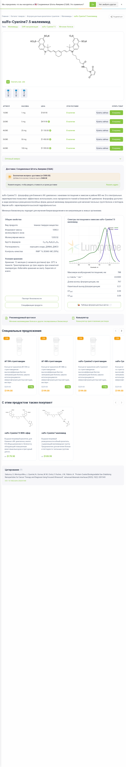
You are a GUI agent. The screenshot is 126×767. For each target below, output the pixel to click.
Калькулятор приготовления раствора (92, 321)
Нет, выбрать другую (107, 4)
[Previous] (115, 330)
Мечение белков (66, 27)
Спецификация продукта (31, 305)
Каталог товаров (18, 16)
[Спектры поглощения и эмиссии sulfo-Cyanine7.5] (94, 247)
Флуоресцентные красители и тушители (43, 16)
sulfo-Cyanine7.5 (48, 27)
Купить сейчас (102, 113)
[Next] (121, 330)
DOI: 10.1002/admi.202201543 (15, 481)
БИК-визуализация (30, 27)
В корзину (116, 113)
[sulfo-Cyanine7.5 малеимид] (63, 56)
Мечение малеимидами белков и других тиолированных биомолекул (38, 321)
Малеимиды (67, 16)
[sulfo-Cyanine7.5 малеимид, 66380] (8, 93)
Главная (5, 16)
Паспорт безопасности (32, 298)
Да (93, 4)
